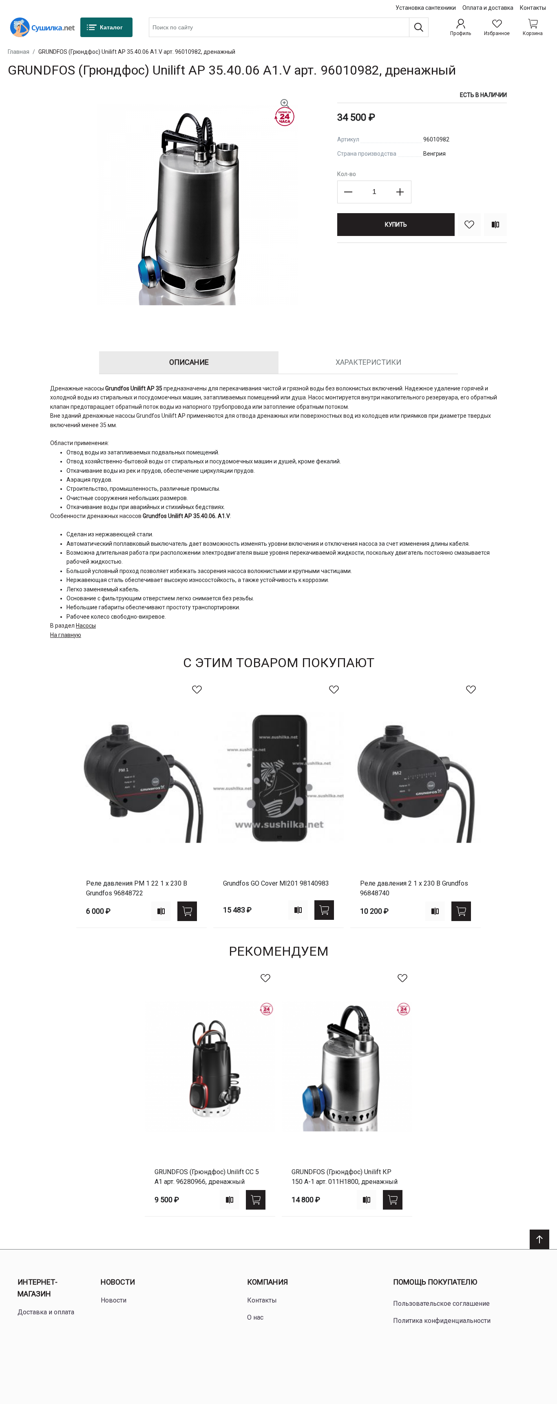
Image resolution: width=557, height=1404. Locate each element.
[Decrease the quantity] (348, 192)
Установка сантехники (426, 7)
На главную (65, 635)
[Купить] (187, 911)
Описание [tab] (189, 362)
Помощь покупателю (435, 1282)
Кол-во (346, 174)
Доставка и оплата (46, 1312)
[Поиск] (419, 27)
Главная (18, 51)
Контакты (533, 7)
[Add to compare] (161, 911)
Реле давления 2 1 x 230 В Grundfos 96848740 (414, 888)
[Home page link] (42, 27)
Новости (118, 1282)
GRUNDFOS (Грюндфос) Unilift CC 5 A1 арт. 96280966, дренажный (207, 1177)
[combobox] (289, 27)
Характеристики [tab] (368, 362)
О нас (255, 1317)
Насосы (86, 625)
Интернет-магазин (37, 1288)
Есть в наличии (483, 95)
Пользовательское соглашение (441, 1303)
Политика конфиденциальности (442, 1321)
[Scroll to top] (539, 1239)
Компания (267, 1282)
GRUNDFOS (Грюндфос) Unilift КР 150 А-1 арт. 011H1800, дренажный (345, 1177)
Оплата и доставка (487, 7)
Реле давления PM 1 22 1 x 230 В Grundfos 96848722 (136, 888)
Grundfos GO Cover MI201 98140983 (276, 883)
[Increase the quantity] (400, 192)
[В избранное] (469, 224)
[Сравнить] (495, 224)
